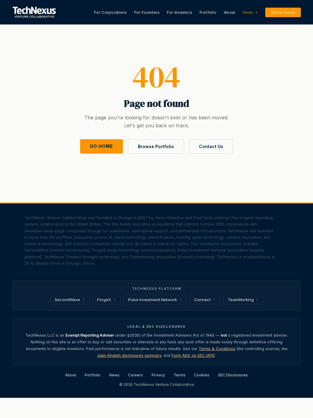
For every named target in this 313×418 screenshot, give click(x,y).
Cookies (201, 375)
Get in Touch (283, 12)
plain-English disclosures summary (129, 355)
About (229, 12)
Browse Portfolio (156, 146)
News (114, 375)
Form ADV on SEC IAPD (193, 355)
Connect (202, 299)
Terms (180, 375)
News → (250, 12)
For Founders (147, 12)
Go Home (101, 146)
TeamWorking (241, 299)
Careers (135, 375)
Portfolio (208, 12)
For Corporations (110, 12)
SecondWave (67, 299)
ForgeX (104, 299)
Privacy (158, 375)
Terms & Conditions (217, 348)
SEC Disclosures (233, 375)
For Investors (179, 12)
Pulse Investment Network (152, 299)
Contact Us (211, 146)
